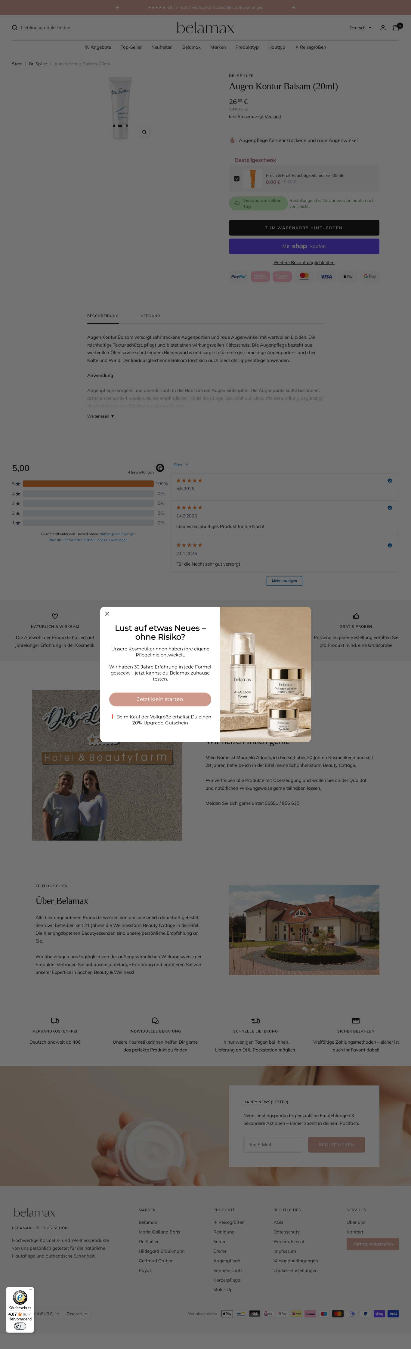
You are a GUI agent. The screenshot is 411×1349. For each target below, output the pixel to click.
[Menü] (30, 1290)
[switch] (20, 1326)
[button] (107, 613)
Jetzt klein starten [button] (160, 699)
